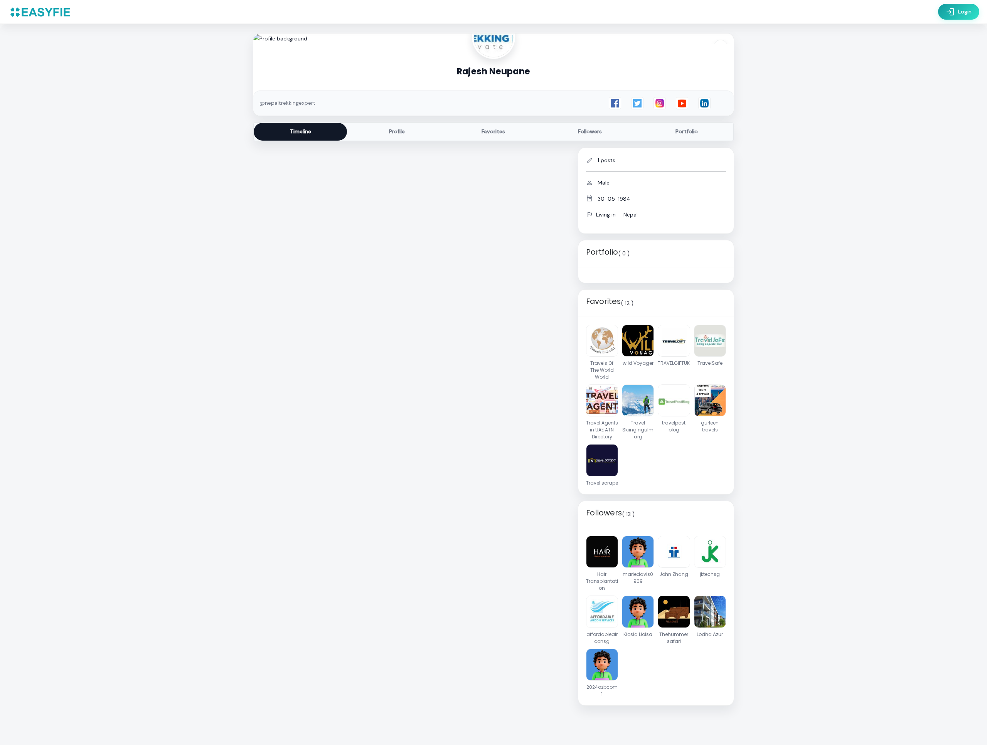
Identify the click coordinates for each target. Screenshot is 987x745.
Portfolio (686, 131)
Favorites (493, 131)
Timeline (300, 131)
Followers (590, 131)
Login (959, 12)
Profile (397, 131)
